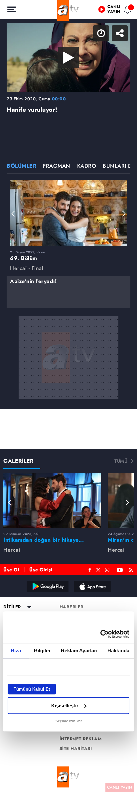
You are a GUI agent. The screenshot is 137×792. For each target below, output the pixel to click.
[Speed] (108, 11)
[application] (68, 396)
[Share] (126, 11)
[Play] (68, 396)
